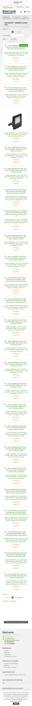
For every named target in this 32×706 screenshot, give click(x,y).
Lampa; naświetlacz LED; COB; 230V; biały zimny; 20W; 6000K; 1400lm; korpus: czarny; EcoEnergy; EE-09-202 (16, 264)
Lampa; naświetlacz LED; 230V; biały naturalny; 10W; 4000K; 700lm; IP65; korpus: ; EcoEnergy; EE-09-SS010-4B (16, 582)
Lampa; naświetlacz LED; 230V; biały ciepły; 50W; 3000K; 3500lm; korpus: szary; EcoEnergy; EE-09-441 (16, 391)
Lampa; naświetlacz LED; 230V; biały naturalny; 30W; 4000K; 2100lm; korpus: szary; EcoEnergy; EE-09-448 (16, 434)
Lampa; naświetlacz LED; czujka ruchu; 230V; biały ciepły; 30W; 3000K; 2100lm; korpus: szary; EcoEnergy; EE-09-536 (16, 561)
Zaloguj (27, 7)
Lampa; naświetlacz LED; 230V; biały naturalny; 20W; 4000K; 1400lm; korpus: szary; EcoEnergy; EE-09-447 (16, 413)
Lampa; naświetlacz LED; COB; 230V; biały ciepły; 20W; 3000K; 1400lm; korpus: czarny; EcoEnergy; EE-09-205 (16, 74)
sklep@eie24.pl (9, 637)
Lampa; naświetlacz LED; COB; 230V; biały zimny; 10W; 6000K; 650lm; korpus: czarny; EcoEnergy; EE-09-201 (16, 243)
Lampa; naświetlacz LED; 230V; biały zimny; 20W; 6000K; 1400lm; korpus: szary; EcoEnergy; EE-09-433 (16, 349)
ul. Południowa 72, (9, 638)
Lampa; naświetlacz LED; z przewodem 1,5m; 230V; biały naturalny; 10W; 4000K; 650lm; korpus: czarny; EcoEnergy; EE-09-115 (16, 221)
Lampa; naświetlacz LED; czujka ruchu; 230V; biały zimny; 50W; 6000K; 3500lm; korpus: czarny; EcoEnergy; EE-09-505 (16, 497)
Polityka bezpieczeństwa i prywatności (14, 674)
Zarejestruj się (20, 7)
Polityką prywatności (18, 694)
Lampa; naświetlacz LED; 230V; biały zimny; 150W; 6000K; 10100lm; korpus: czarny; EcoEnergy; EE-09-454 (16, 476)
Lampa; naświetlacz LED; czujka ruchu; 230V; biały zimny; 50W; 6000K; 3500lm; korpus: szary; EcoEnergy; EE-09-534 (16, 198)
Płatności (6, 665)
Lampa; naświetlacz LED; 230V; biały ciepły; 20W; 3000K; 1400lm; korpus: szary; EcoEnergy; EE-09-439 (16, 155)
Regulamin (7, 652)
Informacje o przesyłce (10, 667)
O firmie (6, 651)
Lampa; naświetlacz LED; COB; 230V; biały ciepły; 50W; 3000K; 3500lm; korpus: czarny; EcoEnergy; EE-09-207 (16, 96)
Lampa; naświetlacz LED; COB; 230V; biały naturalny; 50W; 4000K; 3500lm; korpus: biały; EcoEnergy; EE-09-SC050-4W (16, 518)
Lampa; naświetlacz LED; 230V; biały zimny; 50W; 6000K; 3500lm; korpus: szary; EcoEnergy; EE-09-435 (16, 370)
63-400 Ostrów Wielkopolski (12, 640)
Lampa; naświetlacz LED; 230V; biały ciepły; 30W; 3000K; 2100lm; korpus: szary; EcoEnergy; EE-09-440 (16, 176)
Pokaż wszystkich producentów (16, 622)
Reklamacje (7, 654)
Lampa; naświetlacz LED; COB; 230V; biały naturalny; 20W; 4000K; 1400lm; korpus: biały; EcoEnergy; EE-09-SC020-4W (16, 540)
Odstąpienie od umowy (10, 656)
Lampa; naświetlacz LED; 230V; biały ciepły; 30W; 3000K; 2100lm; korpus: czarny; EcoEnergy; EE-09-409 (16, 328)
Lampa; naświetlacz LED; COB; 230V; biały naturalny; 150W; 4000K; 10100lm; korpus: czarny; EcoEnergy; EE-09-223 (16, 307)
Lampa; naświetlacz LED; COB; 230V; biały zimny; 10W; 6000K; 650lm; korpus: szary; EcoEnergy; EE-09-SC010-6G (16, 53)
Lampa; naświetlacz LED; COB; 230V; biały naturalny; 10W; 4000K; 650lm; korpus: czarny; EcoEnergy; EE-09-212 (16, 134)
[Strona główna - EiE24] (9, 12)
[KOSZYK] (25, 11)
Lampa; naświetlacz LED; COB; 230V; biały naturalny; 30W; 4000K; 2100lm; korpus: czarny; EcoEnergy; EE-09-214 (16, 286)
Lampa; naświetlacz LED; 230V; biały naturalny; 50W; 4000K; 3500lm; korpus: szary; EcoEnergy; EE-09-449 (16, 455)
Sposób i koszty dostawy (11, 663)
